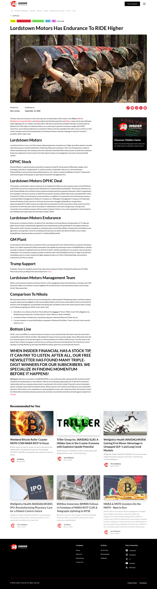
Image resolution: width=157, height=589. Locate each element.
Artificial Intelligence (22, 11)
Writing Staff (105, 554)
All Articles (104, 550)
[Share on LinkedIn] (132, 108)
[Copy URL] (128, 108)
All (12, 11)
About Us (79, 554)
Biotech (32, 11)
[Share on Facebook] (145, 108)
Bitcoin (39, 11)
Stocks (68, 11)
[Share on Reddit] (136, 108)
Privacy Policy (132, 583)
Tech (74, 11)
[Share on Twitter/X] (141, 108)
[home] (18, 4)
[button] (144, 3)
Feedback (104, 558)
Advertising (80, 558)
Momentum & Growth (57, 11)
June (49, 271)
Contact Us (79, 562)
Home (78, 550)
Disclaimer (143, 583)
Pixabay (13, 394)
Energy (46, 11)
